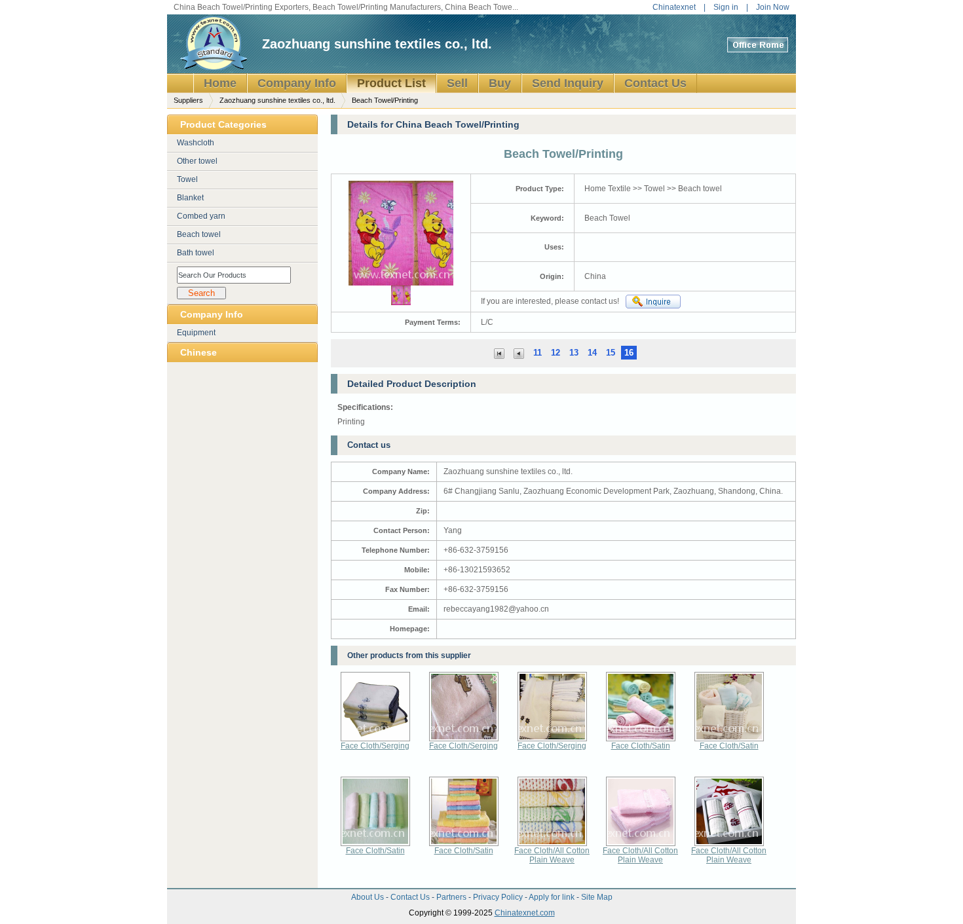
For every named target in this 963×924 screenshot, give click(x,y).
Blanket (190, 197)
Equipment (196, 332)
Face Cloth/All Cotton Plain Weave (552, 855)
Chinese (198, 352)
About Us (368, 897)
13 (573, 353)
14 (592, 353)
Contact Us (411, 897)
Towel (187, 179)
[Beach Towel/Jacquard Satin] (499, 353)
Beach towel (199, 234)
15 (610, 353)
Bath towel (195, 252)
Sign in (725, 7)
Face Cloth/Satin (640, 745)
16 (628, 353)
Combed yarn (201, 216)
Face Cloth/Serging (375, 745)
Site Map (597, 897)
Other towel (197, 161)
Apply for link (552, 897)
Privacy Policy (499, 897)
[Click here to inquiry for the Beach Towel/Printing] (653, 301)
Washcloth (195, 142)
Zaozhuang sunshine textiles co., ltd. (377, 44)
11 (537, 353)
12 (555, 353)
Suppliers (188, 100)
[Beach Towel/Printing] (518, 353)
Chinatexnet (674, 7)
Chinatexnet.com (525, 912)
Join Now (772, 7)
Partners (452, 897)
